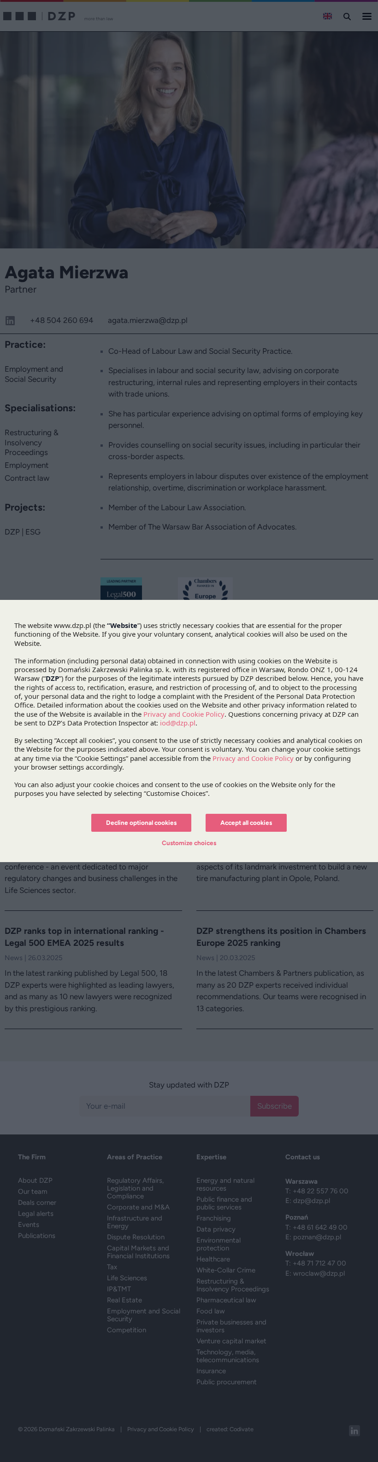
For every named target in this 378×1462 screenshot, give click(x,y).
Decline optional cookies (141, 822)
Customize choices (189, 842)
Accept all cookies (246, 822)
